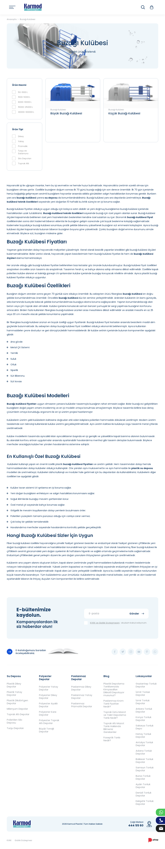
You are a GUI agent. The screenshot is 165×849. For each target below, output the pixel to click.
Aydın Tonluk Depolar (143, 786)
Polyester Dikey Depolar (48, 696)
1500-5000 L (24, 97)
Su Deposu (14, 676)
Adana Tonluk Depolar (144, 752)
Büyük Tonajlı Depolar (46, 730)
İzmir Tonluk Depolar (143, 702)
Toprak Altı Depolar (18, 714)
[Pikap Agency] (153, 840)
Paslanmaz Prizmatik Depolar (81, 705)
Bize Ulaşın (53, 20)
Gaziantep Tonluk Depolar (146, 685)
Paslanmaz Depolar (78, 678)
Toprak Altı (23, 163)
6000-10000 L (24, 102)
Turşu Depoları (15, 728)
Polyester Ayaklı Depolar (48, 705)
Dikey (21, 136)
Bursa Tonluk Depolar (143, 777)
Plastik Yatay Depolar (14, 693)
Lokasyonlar (144, 676)
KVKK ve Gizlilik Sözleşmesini (105, 623)
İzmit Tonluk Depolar (143, 693)
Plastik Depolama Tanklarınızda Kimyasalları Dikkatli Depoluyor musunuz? (113, 689)
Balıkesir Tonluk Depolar (144, 761)
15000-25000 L (25, 107)
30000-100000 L (26, 112)
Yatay (21, 141)
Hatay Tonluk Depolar (143, 735)
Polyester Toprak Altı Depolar (49, 722)
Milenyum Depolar (17, 708)
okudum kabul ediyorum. (118, 623)
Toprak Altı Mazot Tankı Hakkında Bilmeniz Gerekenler (113, 728)
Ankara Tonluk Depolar (144, 710)
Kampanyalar (33, 20)
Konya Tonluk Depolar (143, 719)
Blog (15, 20)
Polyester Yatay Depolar (48, 688)
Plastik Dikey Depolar (14, 685)
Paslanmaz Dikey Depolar (81, 688)
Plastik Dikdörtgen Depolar (17, 702)
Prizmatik (23, 146)
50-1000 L (23, 92)
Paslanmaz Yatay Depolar (81, 696)
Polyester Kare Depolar (47, 713)
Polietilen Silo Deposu (14, 721)
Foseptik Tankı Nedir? (111, 739)
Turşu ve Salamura (23, 152)
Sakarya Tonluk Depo (144, 727)
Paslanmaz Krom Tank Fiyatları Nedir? (113, 703)
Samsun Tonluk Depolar (145, 769)
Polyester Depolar (45, 678)
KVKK (9, 840)
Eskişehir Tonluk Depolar (145, 802)
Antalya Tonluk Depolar (144, 744)
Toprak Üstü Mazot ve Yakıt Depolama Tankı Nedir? (114, 715)
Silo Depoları (24, 158)
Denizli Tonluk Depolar (143, 794)
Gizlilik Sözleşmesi (23, 840)
